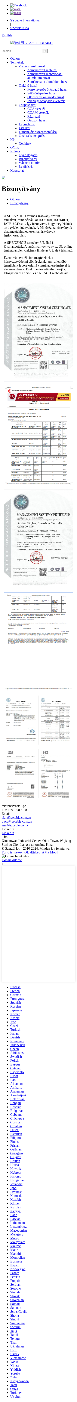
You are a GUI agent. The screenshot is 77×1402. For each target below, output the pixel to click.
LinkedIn (8, 833)
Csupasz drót (27, 105)
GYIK (14, 147)
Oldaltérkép (32, 852)
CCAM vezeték (38, 112)
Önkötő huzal (28, 85)
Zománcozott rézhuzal (42, 70)
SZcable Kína (19, 28)
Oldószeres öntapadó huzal (45, 97)
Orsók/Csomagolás (31, 136)
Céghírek (25, 143)
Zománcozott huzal (32, 66)
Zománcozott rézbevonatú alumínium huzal (44, 76)
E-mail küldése (12, 860)
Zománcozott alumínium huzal (47, 81)
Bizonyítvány (28, 159)
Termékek (17, 62)
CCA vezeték (36, 109)
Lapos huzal (27, 124)
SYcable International (25, 20)
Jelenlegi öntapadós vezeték (46, 101)
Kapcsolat (17, 170)
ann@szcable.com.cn (16, 825)
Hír (12, 139)
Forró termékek (12, 852)
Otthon (15, 58)
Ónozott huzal (36, 120)
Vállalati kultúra (29, 163)
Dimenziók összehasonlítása (38, 132)
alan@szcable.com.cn (16, 817)
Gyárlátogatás (28, 155)
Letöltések (26, 166)
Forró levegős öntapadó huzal (47, 89)
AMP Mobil (50, 852)
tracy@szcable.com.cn (17, 821)
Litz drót (24, 128)
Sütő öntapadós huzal (41, 93)
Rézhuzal (33, 116)
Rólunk (15, 151)
